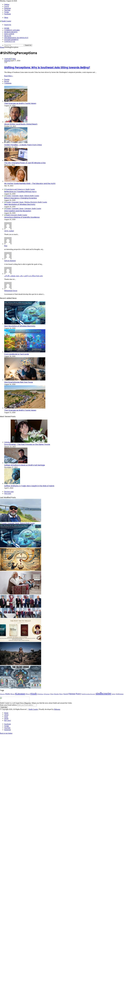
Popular (6, 79)
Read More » (8, 76)
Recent (6, 81)
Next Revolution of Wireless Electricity (19, 204)
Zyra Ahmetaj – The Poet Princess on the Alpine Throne (27, 444)
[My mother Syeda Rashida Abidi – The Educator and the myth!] (15, 181)
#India (7, 694)
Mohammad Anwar (10, 290)
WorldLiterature (120, 694)
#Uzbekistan (40, 694)
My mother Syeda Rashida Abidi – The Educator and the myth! (29, 183)
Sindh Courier (33, 709)
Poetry (78, 694)
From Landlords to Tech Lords (16, 354)
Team (6, 717)
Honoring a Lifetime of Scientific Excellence (22, 217)
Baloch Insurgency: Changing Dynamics (20, 198)
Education (9, 34)
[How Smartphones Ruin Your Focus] (24, 380)
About (6, 715)
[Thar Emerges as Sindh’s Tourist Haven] (15, 101)
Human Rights (10, 32)
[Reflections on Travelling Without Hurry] (19, 189)
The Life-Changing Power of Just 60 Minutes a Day (25, 163)
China (51, 694)
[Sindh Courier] (5, 21)
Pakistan (72, 694)
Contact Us (9, 41)
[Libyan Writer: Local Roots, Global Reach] (15, 122)
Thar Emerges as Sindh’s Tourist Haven (20, 103)
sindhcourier (103, 693)
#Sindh (33, 694)
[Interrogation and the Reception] (22, 208)
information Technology (16, 38)
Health (7, 36)
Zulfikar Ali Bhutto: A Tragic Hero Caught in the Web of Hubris (29, 486)
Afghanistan (47, 694)
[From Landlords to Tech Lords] (24, 352)
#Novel (28, 694)
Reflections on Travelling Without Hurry (20, 191)
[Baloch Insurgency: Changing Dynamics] (21, 196)
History (61, 694)
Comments (7, 83)
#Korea (12, 694)
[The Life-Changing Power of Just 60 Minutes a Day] (15, 160)
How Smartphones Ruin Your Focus (18, 382)
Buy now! (7, 720)
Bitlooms (57, 709)
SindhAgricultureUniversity (88, 694)
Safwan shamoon (10, 261)
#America (2, 694)
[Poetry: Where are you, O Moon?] (20, 664)
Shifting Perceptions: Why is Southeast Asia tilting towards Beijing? (47, 67)
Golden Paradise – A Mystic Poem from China (23, 145)
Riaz (5, 246)
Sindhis (113, 694)
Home (6, 28)
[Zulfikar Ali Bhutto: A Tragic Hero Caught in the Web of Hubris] (12, 483)
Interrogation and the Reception (17, 211)
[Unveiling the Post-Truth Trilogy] (20, 641)
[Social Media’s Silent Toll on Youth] (20, 688)
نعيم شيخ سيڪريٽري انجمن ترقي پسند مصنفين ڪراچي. (23, 276)
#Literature (20, 693)
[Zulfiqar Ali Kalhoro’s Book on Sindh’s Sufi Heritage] (15, 463)
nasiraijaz (7, 60)
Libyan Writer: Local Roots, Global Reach (20, 124)
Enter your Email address (8, 705)
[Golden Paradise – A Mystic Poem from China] (15, 142)
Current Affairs (12, 30)
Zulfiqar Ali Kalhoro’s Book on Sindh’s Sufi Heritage (24, 465)
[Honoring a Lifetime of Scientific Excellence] (15, 215)
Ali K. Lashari (9, 231)
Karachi (65, 694)
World (6, 718)
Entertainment (11, 39)
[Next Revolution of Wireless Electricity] (25, 202)
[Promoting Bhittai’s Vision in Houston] (20, 617)
